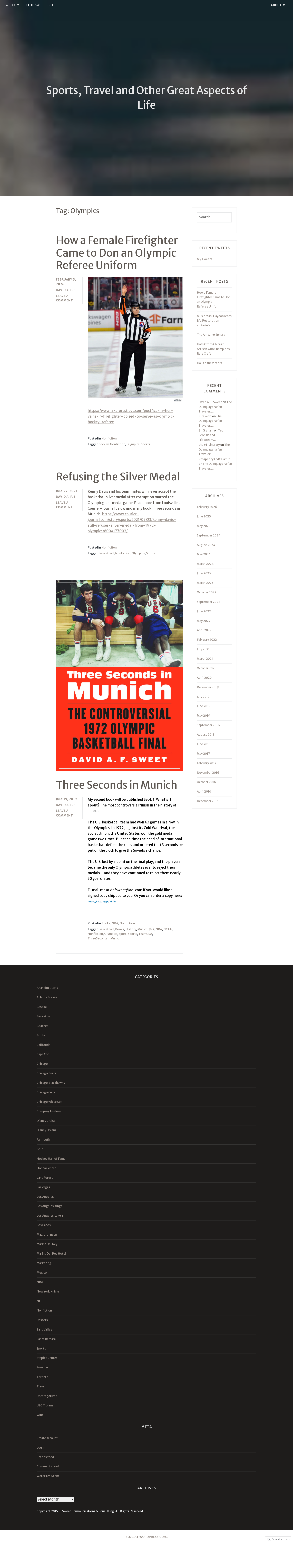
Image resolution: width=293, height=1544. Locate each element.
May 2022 (204, 621)
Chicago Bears (46, 1073)
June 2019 (203, 706)
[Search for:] (214, 217)
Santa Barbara (46, 1339)
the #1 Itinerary (209, 445)
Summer (42, 1367)
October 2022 (206, 592)
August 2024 (206, 545)
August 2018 (205, 735)
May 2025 (203, 526)
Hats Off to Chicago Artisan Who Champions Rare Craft (213, 348)
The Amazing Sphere (211, 335)
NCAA (167, 929)
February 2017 (206, 763)
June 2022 (204, 611)
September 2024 (208, 535)
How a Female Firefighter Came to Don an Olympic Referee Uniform (117, 253)
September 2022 (208, 602)
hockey (104, 444)
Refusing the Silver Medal (118, 476)
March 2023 (205, 583)
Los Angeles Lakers (50, 1215)
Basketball (106, 553)
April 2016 (204, 791)
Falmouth (43, 1140)
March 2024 (205, 564)
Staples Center (47, 1358)
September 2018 (208, 725)
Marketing (44, 1263)
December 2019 (208, 687)
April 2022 (204, 630)
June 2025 (204, 516)
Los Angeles (45, 1197)
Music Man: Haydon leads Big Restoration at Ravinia (214, 320)
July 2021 (203, 649)
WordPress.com (48, 1476)
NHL (40, 1301)
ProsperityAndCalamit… (215, 459)
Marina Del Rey (47, 1244)
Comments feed (48, 1466)
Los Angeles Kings (49, 1206)
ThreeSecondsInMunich (104, 938)
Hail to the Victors (209, 363)
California (43, 1045)
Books (105, 923)
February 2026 (207, 507)
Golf (40, 1149)
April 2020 (204, 678)
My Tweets (204, 259)
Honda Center (46, 1168)
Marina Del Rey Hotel (51, 1253)
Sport (122, 934)
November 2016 (208, 773)
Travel (41, 1386)
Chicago (42, 1064)
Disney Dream (46, 1130)
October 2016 (206, 782)
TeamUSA (145, 934)
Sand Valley (44, 1329)
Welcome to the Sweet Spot (30, 5)
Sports (145, 444)
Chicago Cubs (46, 1092)
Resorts (42, 1320)
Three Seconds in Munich (116, 785)
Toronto (42, 1377)
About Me (279, 5)
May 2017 (203, 754)
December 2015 (208, 801)
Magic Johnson (47, 1234)
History (130, 929)
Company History (49, 1111)
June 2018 (203, 744)
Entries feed (45, 1457)
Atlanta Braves (47, 997)
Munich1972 (145, 929)
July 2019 (203, 697)
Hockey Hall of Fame (51, 1159)
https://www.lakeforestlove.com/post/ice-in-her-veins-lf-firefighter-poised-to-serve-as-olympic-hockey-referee (131, 416)
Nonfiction (109, 438)
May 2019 (203, 715)
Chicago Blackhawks (51, 1083)
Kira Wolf (205, 416)
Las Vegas (43, 1187)
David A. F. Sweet (70, 290)
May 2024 (204, 554)
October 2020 (206, 668)
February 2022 (207, 640)
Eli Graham (206, 430)
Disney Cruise (46, 1121)
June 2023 (204, 573)
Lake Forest (45, 1178)
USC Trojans (45, 1405)
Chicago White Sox (49, 1102)
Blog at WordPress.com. (146, 1537)
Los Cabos (44, 1225)
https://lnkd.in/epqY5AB (102, 901)
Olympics (133, 444)
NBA (115, 923)
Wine (40, 1415)
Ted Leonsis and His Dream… (211, 435)
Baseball (43, 1007)
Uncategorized (47, 1396)
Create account (47, 1438)
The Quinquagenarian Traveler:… (215, 406)
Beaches (42, 1026)
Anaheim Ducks (47, 988)
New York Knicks (48, 1291)
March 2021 (205, 659)
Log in (41, 1447)
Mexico (42, 1272)
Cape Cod (43, 1054)
